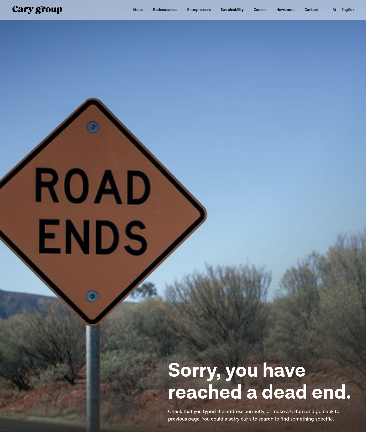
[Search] (334, 10)
